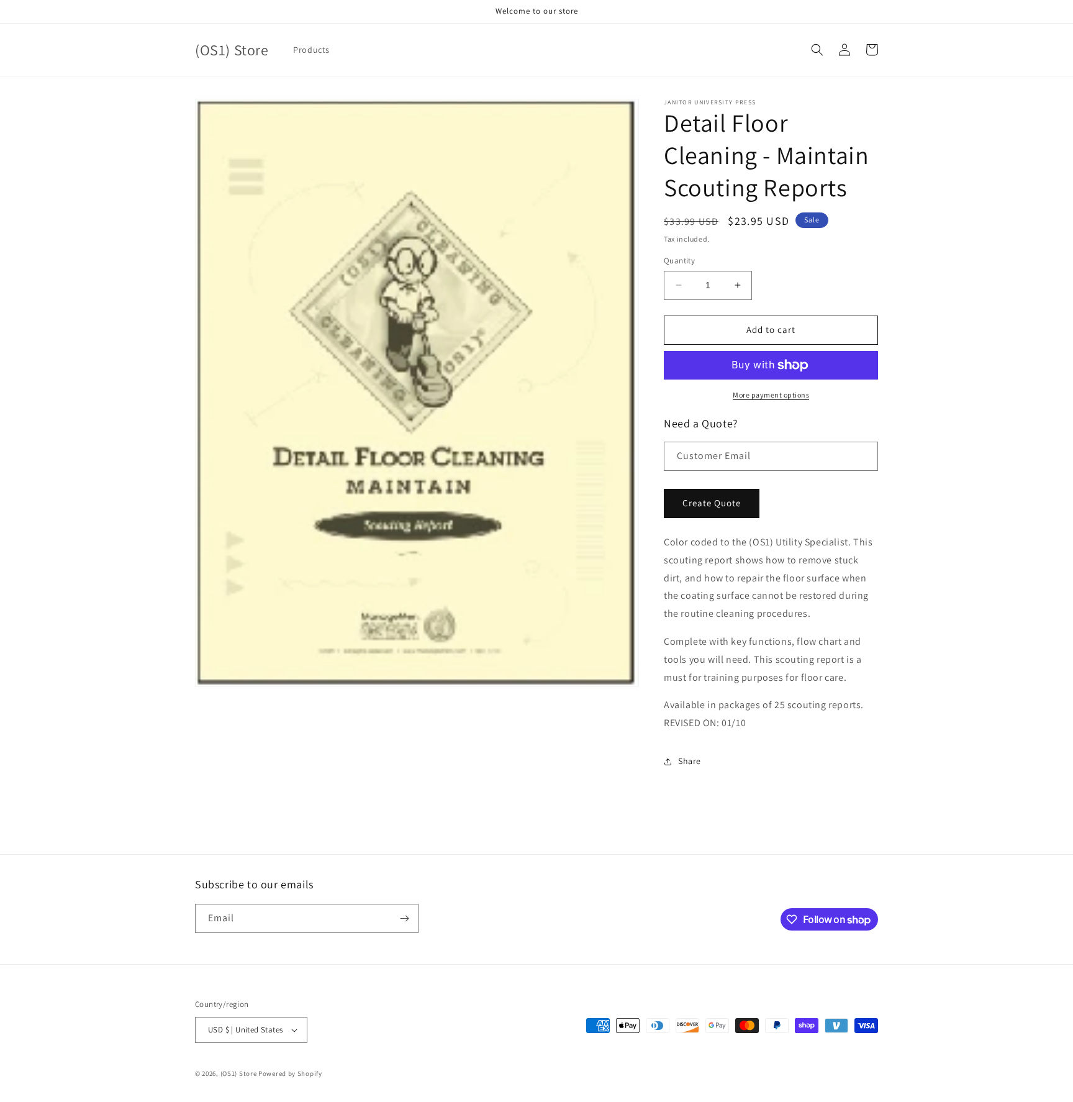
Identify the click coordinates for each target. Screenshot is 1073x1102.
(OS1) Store (238, 1073)
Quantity (679, 260)
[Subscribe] (404, 918)
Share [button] (689, 761)
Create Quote (711, 503)
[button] (817, 49)
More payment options (771, 394)
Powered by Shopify (290, 1073)
